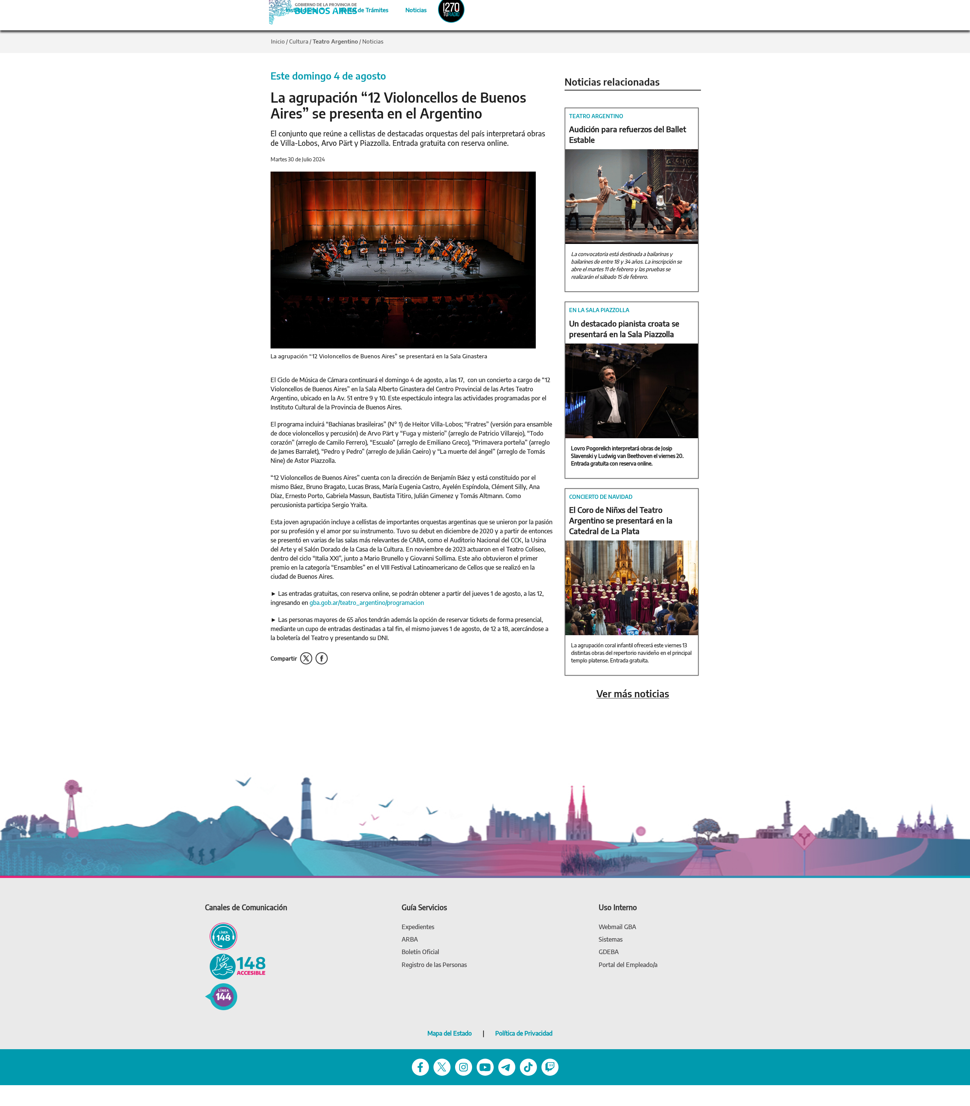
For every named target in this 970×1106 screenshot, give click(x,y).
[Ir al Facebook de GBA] (420, 1067)
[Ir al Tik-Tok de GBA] (528, 1067)
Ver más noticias (632, 693)
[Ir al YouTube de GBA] (485, 1067)
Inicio (278, 41)
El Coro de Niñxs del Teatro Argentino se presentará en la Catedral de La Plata (621, 520)
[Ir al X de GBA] (442, 1067)
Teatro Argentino (335, 41)
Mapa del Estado (449, 1033)
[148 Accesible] (235, 966)
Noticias (410, 8)
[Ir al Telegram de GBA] (506, 1067)
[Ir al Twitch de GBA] (550, 1067)
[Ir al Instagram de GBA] (463, 1067)
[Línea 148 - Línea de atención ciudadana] (221, 936)
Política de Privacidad (523, 1033)
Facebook (321, 658)
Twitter (306, 658)
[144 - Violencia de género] (221, 996)
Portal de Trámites (360, 8)
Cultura (298, 41)
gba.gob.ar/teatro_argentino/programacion (367, 602)
